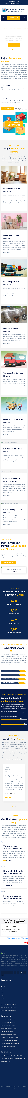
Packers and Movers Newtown (8, 1004)
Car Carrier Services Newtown (8, 1046)
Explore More (14, 45)
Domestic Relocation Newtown (8, 1010)
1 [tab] (12, 49)
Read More (6, 206)
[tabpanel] (14, 35)
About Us (3, 986)
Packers (14, 571)
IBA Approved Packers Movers (8, 1034)
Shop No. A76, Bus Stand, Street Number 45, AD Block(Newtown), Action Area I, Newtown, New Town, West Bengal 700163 (13, 1058)
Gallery (2, 995)
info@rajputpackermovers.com (15, 3)
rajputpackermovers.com (14, 569)
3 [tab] (15, 49)
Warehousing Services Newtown (12, 847)
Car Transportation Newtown (8, 1022)
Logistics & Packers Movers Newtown (10, 1037)
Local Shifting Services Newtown (9, 1040)
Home (2, 983)
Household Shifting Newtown (8, 1019)
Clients (2, 998)
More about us (7, 108)
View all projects (8, 562)
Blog (2, 992)
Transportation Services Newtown (9, 1028)
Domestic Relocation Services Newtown (13, 872)
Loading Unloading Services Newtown (12, 897)
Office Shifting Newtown (7, 1031)
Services (3, 989)
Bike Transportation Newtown (8, 1025)
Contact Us (3, 1001)
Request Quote (14, 17)
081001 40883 (15, 1)
